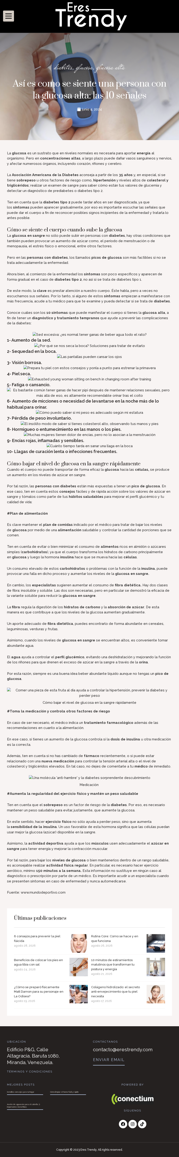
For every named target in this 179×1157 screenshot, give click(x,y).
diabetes (63, 67)
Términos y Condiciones (29, 1071)
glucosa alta (110, 67)
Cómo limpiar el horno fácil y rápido (64, 1092)
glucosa (84, 67)
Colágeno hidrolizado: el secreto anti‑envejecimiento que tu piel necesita (115, 991)
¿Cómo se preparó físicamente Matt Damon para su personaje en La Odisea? (38, 991)
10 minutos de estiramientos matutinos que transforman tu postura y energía (112, 964)
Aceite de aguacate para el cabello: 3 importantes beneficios (23, 1105)
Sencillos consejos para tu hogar (20, 1092)
